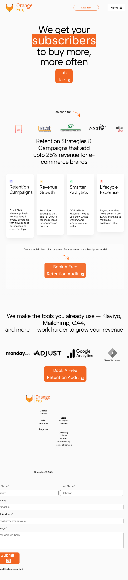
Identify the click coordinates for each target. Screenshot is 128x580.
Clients (63, 435)
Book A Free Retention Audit (63, 270)
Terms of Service (63, 445)
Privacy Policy (63, 441)
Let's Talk (63, 76)
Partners (63, 438)
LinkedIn (63, 423)
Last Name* (68, 486)
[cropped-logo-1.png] (19, 4)
